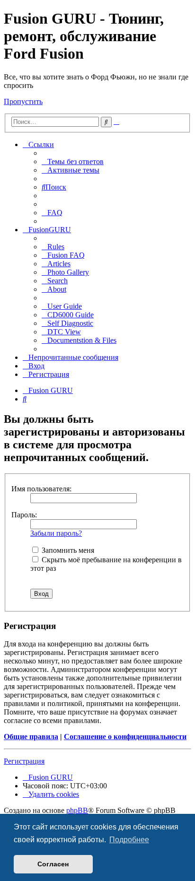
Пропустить (23, 101)
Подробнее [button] (129, 840)
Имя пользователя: (41, 489)
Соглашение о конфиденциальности (125, 737)
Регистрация (24, 761)
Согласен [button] (53, 864)
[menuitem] (73, 161)
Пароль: (24, 515)
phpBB (77, 810)
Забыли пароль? (56, 533)
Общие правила (31, 737)
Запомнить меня (67, 550)
